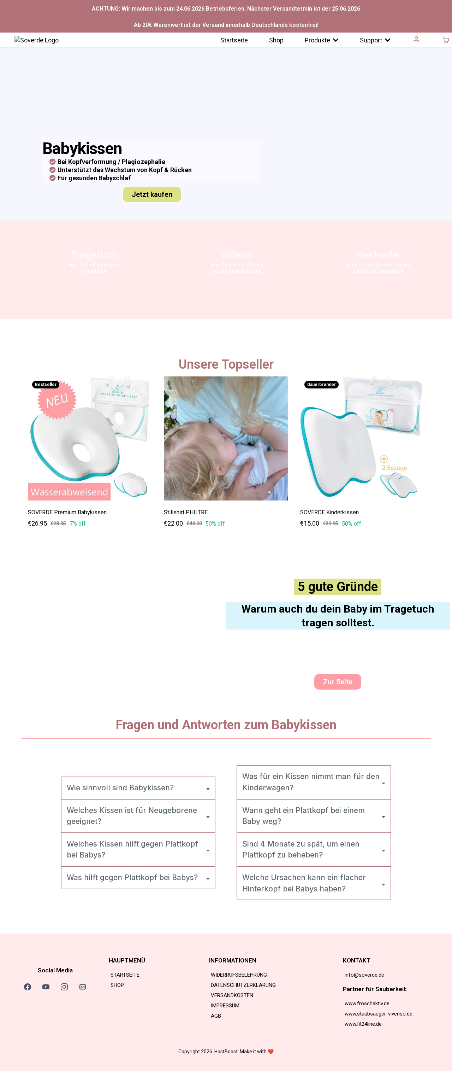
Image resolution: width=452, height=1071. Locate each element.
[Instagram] (64, 987)
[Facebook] (27, 987)
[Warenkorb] (446, 39)
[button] (416, 40)
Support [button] (371, 40)
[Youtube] (46, 987)
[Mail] (82, 987)
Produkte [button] (318, 40)
